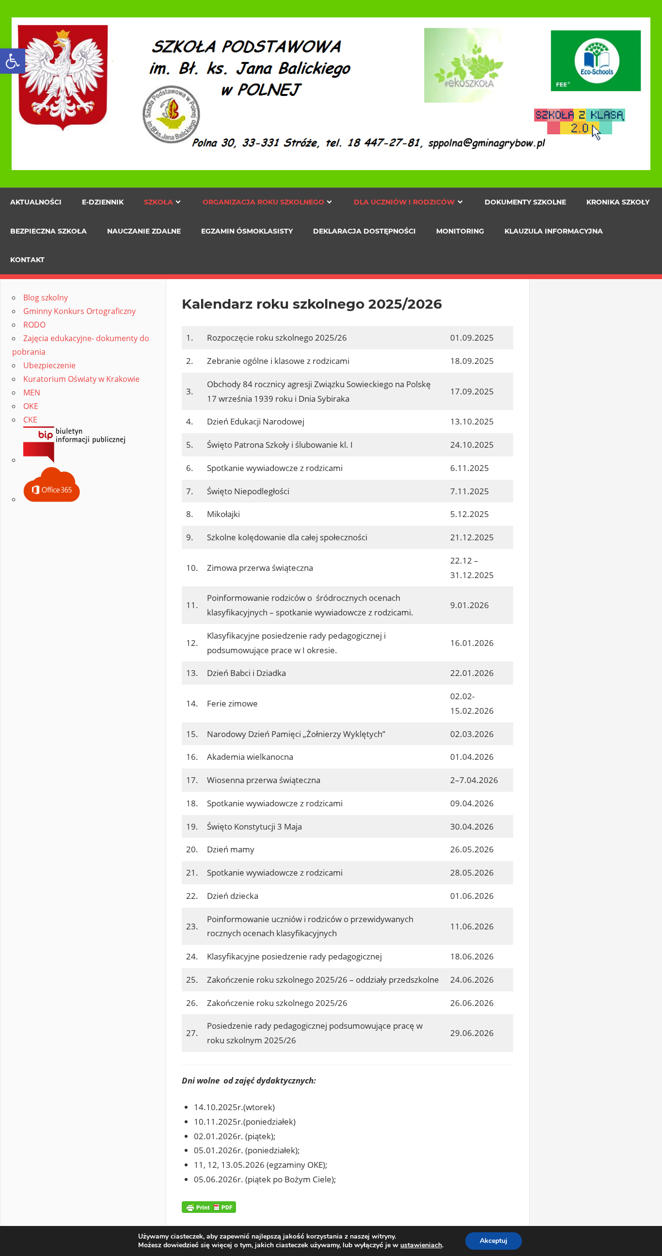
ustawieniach (421, 1245)
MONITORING (460, 231)
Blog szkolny (45, 297)
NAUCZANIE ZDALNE (144, 231)
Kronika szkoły (617, 202)
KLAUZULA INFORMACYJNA (553, 231)
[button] (12, 61)
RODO (34, 324)
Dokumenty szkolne (525, 202)
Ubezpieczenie (49, 365)
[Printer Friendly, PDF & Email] (209, 1206)
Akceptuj (493, 1240)
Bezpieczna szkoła (48, 231)
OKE (30, 406)
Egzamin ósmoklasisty (247, 231)
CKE (30, 419)
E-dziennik (103, 202)
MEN (31, 392)
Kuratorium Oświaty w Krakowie (81, 379)
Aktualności (36, 202)
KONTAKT (27, 259)
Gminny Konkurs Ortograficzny (79, 311)
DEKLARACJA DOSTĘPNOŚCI (364, 231)
